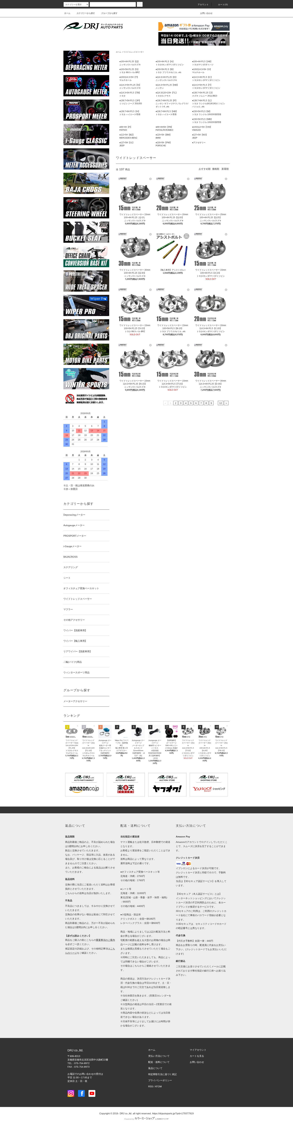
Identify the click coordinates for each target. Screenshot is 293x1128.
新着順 (225, 169)
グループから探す (109, 13)
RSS (150, 1086)
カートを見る (197, 1056)
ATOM (158, 1086)
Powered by (129, 1119)
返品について (155, 1068)
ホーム (67, 13)
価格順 (215, 169)
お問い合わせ (206, 13)
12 (220, 403)
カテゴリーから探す (86, 13)
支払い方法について (159, 1056)
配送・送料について (159, 1062)
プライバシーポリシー (160, 1080)
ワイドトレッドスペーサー (134, 52)
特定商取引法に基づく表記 (162, 1074)
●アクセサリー (199, 142)
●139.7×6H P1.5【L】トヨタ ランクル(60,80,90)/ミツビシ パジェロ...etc (208, 103)
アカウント (203, 4)
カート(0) (223, 4)
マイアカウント (198, 1049)
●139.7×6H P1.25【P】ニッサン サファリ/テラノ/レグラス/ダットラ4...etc (172, 103)
